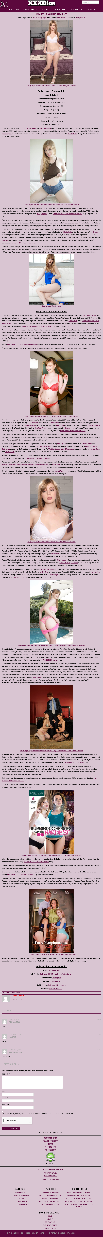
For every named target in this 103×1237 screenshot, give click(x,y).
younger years (42, 214)
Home (11, 9)
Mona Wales (54, 423)
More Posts (17, 999)
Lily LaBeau (96, 572)
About (50, 1219)
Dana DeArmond (18, 577)
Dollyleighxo (80, 18)
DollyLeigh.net (55, 981)
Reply (99, 1019)
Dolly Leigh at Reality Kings (51, 306)
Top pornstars (50, 1176)
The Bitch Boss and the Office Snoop (61, 449)
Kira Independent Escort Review (78, 1201)
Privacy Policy (50, 1228)
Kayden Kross (7, 465)
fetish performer (30, 128)
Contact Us (91, 9)
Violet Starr (44, 572)
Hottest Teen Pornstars (50, 1195)
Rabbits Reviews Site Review (79, 1192)
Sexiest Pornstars (50, 1198)
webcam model (45, 128)
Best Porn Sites (75, 9)
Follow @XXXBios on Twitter (50, 1169)
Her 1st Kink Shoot (89, 315)
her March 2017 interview (67, 214)
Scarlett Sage (53, 575)
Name (5, 1091)
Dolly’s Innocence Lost (43, 446)
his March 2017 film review (74, 763)
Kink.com (5, 240)
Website (5, 1104)
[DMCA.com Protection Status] (50, 1157)
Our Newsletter (50, 1225)
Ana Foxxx (60, 425)
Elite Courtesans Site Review (78, 1198)
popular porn (6, 134)
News (18, 9)
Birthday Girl (61, 444)
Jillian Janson (62, 560)
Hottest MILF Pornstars (49, 1201)
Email (5, 1098)
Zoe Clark (74, 563)
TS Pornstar (47, 9)
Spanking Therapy (41, 428)
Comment (7, 1074)
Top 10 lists (60, 9)
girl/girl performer (47, 569)
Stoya (14, 465)
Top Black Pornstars (50, 1192)
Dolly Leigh (61, 18)
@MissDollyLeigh (39, 18)
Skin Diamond (22, 465)
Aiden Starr (72, 321)
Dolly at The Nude (55, 989)
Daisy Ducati (9, 452)
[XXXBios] (42, 3)
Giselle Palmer (64, 563)
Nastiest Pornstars (50, 1180)
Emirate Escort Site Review (78, 1195)
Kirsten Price (69, 428)
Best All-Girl (72, 134)
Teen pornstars (50, 1173)
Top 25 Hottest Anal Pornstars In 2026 (79, 1205)
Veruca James (86, 444)
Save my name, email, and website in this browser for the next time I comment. (38, 1114)
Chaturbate (67, 232)
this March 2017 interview (22, 344)
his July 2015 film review (49, 660)
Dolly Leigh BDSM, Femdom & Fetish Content (56, 974)
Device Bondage (94, 425)
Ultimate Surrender (29, 425)
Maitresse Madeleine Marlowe (37, 465)
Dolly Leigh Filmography (57, 985)
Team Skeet (55, 554)
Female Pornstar (31, 9)
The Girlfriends (33, 423)
